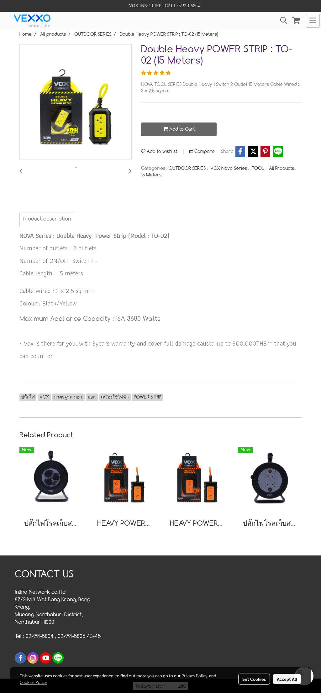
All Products (282, 168)
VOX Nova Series (229, 168)
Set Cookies (254, 679)
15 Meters (151, 175)
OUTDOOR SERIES (188, 168)
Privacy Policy (194, 675)
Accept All (287, 679)
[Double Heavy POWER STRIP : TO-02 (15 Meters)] (75, 102)
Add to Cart (181, 129)
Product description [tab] (47, 219)
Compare (204, 151)
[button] (281, 20)
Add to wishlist (161, 151)
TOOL (259, 168)
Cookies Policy (33, 682)
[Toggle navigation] (313, 21)
